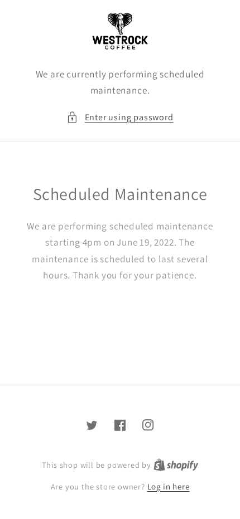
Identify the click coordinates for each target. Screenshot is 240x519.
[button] (119, 117)
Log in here (168, 486)
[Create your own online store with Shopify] (176, 464)
